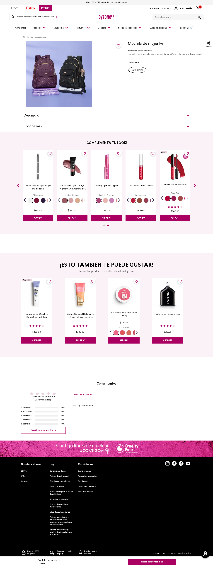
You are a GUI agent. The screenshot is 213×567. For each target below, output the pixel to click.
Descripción (32, 115)
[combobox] (178, 16)
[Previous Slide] (18, 185)
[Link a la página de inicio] (24, 37)
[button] (137, 70)
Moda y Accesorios (36, 37)
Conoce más (33, 126)
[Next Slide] (195, 185)
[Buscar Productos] (199, 17)
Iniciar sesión (185, 8)
